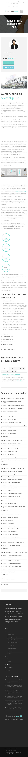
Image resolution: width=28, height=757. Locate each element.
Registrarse (18, 6)
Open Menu (21, 11)
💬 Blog (8, 664)
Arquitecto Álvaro (11, 52)
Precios (9, 659)
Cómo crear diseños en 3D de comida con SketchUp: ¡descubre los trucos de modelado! (14, 692)
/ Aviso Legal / (18, 752)
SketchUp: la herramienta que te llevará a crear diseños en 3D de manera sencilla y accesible (14, 681)
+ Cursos (10, 653)
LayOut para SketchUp (12, 648)
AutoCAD (10, 651)
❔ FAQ (8, 656)
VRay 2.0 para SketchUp (13, 639)
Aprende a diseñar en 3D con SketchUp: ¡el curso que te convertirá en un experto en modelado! (14, 703)
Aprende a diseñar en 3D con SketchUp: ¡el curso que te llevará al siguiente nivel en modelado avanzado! (14, 686)
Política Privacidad (10, 754)
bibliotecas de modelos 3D (21, 191)
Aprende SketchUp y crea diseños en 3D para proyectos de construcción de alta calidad (14, 698)
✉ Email (8, 670)
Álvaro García (19, 380)
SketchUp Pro (11, 634)
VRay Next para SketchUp (13, 642)
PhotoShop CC (11, 645)
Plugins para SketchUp (12, 637)
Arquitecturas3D (10, 667)
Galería (9, 661)
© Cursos (8, 631)
